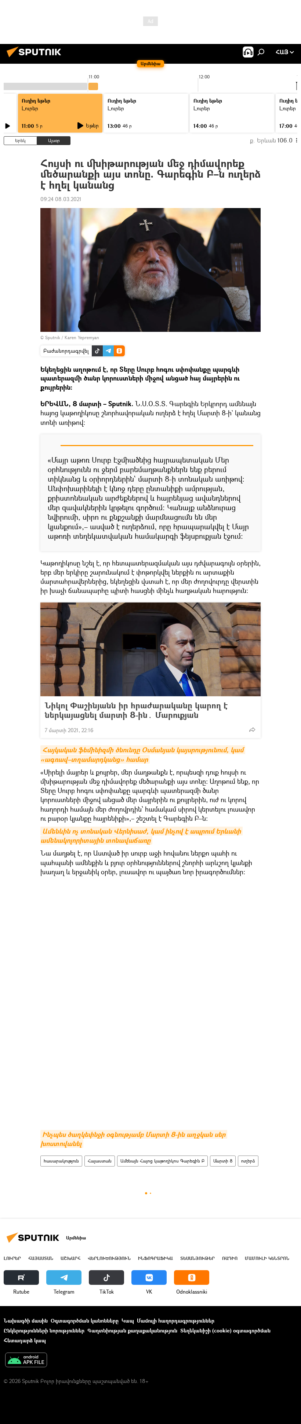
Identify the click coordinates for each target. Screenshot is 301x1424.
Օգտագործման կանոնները (85, 1320)
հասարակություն (61, 1161)
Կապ (128, 1320)
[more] (252, 729)
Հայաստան (100, 1161)
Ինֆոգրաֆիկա (155, 1258)
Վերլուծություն (109, 1258)
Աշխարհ (70, 1258)
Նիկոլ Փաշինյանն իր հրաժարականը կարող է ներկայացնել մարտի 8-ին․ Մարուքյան (136, 710)
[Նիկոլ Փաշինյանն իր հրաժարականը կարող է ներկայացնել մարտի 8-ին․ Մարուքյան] (150, 649)
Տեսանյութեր (197, 1258)
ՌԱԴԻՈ (229, 1258)
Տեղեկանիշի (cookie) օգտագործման (225, 1330)
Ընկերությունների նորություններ (44, 1330)
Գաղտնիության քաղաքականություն (132, 1330)
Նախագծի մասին (26, 1320)
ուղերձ (248, 1161)
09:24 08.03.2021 (60, 199)
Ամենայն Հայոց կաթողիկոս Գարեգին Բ (162, 1161)
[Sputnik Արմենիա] (36, 58)
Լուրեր (30, 108)
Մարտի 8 (222, 1161)
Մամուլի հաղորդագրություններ (175, 1320)
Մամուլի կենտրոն (267, 1258)
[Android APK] (26, 1361)
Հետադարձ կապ (25, 1340)
